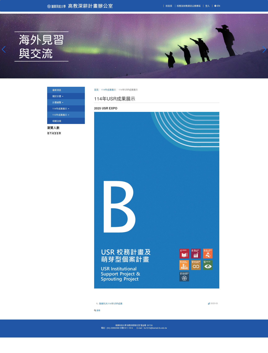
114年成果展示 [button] (60, 108)
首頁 (96, 89)
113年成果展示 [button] (60, 114)
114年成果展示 (108, 89)
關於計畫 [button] (57, 96)
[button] (4, 49)
